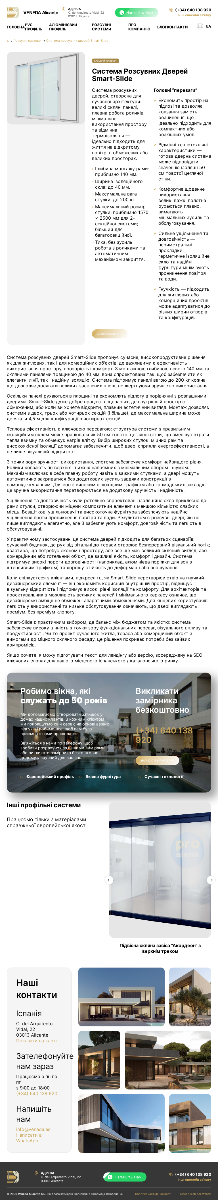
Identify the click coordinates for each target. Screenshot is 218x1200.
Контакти (177, 27)
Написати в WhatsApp (157, 760)
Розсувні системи (101, 27)
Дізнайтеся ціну (109, 333)
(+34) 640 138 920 (164, 735)
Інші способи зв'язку (194, 15)
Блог (162, 27)
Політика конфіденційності (153, 1193)
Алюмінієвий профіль (63, 27)
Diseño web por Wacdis (195, 1193)
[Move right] (211, 880)
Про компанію (139, 27)
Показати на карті (36, 1040)
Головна (16, 27)
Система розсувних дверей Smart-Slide (77, 41)
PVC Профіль (33, 27)
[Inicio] (13, 12)
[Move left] (109, 880)
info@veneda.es (33, 1129)
